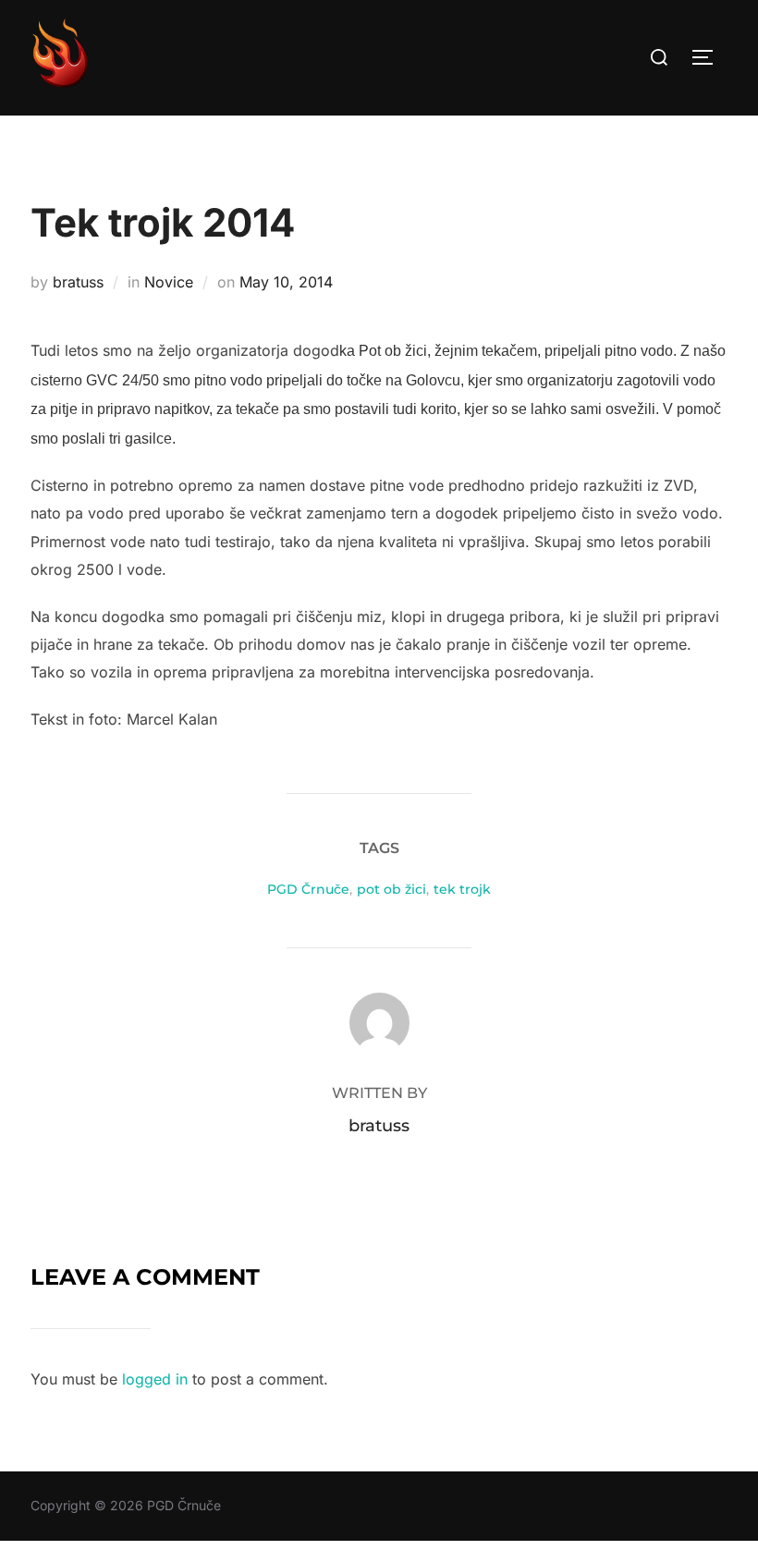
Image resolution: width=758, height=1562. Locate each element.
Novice (168, 282)
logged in (155, 1379)
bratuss (78, 282)
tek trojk (462, 889)
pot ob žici (391, 889)
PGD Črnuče (308, 889)
